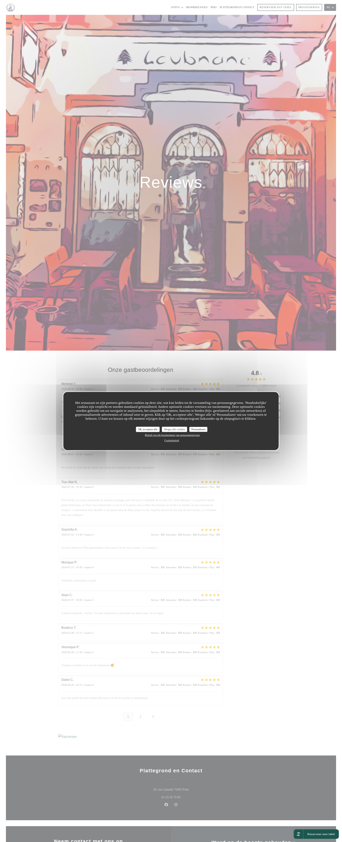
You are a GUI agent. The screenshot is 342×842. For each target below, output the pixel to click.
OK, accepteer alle (148, 429)
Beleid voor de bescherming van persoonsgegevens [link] (172, 435)
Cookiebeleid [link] (171, 440)
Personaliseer (198, 429)
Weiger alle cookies (174, 429)
